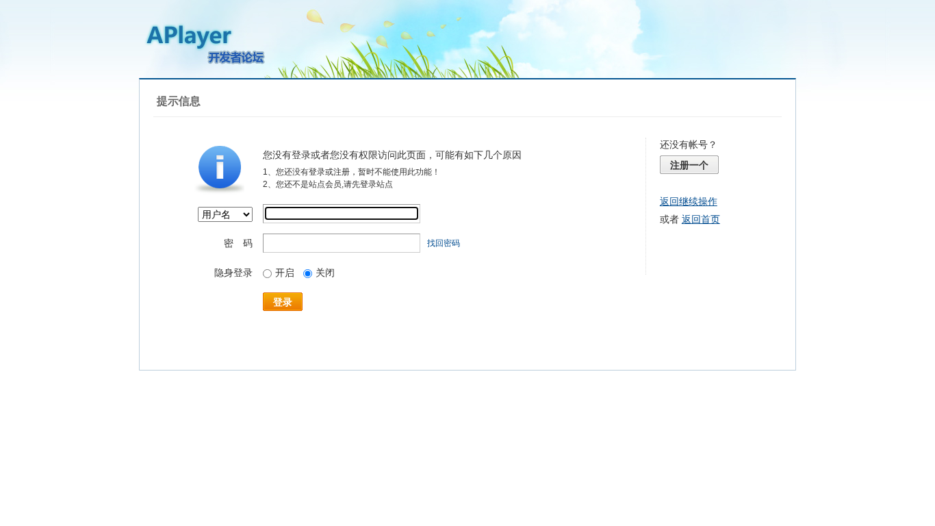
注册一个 (689, 165)
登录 (282, 302)
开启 (284, 272)
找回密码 (443, 243)
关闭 (325, 272)
